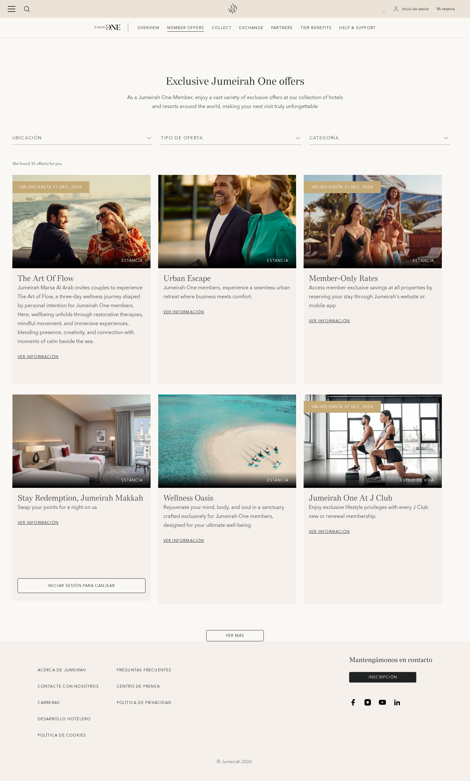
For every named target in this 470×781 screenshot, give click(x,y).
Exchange (251, 28)
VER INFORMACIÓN (38, 357)
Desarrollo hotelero (64, 719)
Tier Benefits (316, 28)
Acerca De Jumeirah (62, 670)
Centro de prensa (138, 686)
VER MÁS (235, 635)
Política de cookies (62, 735)
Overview (148, 28)
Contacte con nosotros (68, 686)
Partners (282, 28)
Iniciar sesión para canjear (81, 585)
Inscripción (383, 677)
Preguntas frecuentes (144, 670)
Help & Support (357, 28)
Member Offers (185, 28)
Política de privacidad (144, 702)
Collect (221, 28)
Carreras (49, 702)
